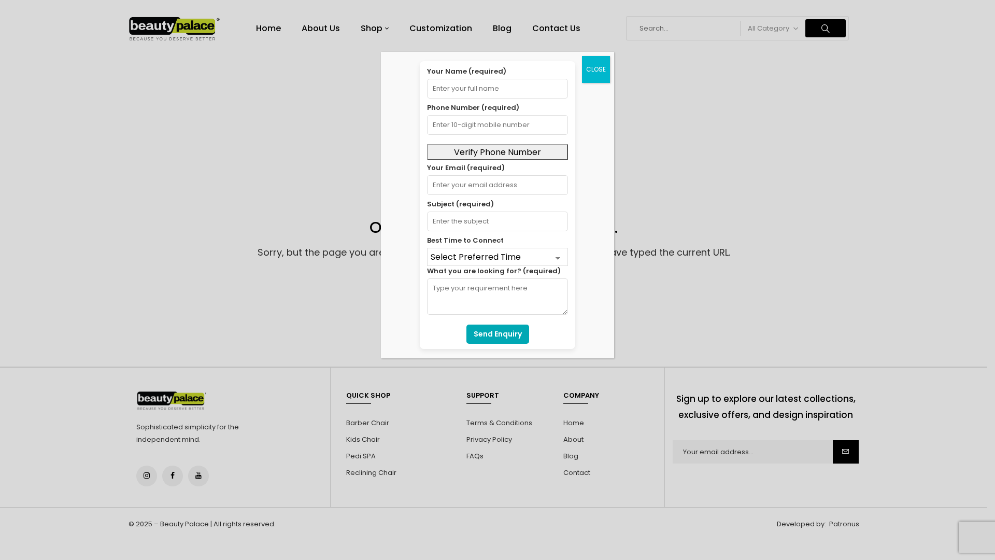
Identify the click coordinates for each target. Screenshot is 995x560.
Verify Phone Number (497, 152)
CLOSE (596, 69)
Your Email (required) (466, 168)
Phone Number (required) (473, 108)
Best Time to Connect (465, 240)
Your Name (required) (466, 71)
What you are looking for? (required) (494, 271)
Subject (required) (460, 204)
